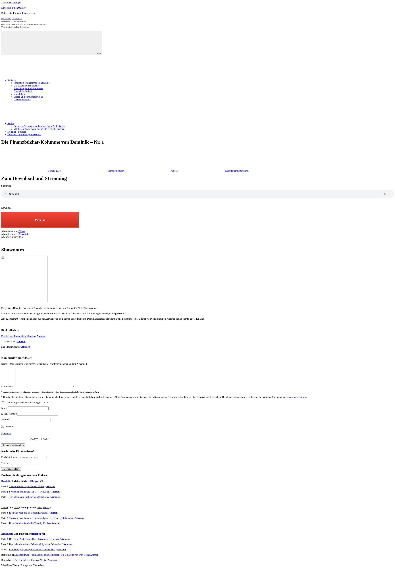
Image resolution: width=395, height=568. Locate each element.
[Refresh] (6, 433)
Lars (16, 507)
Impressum (6, 18)
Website (5, 419)
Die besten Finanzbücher (13, 7)
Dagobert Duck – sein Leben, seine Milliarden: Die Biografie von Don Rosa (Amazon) (56, 554)
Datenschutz (17, 18)
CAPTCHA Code (39, 439)
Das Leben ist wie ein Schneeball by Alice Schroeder (35, 544)
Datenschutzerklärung (296, 397)
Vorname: (6, 463)
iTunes (21, 231)
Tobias (4, 507)
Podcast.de (23, 234)
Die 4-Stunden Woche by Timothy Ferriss (29, 523)
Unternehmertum (22, 99)
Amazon (25, 346)
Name (4, 408)
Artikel (10, 123)
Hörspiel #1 (38, 533)
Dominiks (6, 481)
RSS (20, 237)
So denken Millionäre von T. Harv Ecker (29, 491)
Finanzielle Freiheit (23, 91)
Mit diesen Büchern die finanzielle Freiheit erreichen (39, 129)
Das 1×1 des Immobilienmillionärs (18, 336)
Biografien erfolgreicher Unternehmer (32, 83)
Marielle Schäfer (116, 170)
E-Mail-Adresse (9, 413)
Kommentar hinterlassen (237, 170)
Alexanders (7, 533)
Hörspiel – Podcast (16, 131)
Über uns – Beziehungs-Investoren (24, 134)
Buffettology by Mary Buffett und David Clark (32, 549)
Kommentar (8, 386)
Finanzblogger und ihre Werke (28, 88)
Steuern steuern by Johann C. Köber (26, 486)
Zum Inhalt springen (11, 2)
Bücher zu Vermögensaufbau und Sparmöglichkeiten (39, 126)
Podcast (174, 170)
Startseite (11, 80)
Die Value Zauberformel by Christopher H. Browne (34, 539)
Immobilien (19, 94)
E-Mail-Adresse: (9, 457)
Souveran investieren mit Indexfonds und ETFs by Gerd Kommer (41, 518)
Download (40, 219)
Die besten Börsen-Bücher (26, 85)
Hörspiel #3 (36, 481)
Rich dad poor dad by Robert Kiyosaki (28, 512)
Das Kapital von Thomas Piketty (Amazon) (35, 560)
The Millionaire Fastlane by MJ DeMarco (29, 497)
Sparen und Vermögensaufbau (28, 96)
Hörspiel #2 (43, 507)
